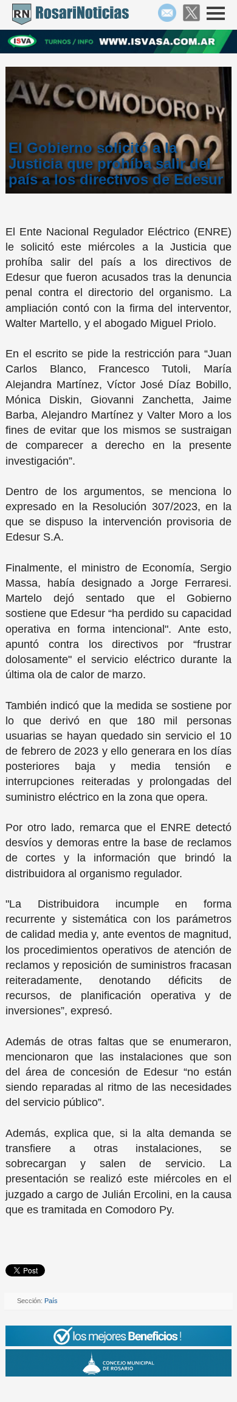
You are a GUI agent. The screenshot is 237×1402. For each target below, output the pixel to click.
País (51, 1300)
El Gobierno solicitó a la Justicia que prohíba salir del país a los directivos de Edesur (116, 163)
